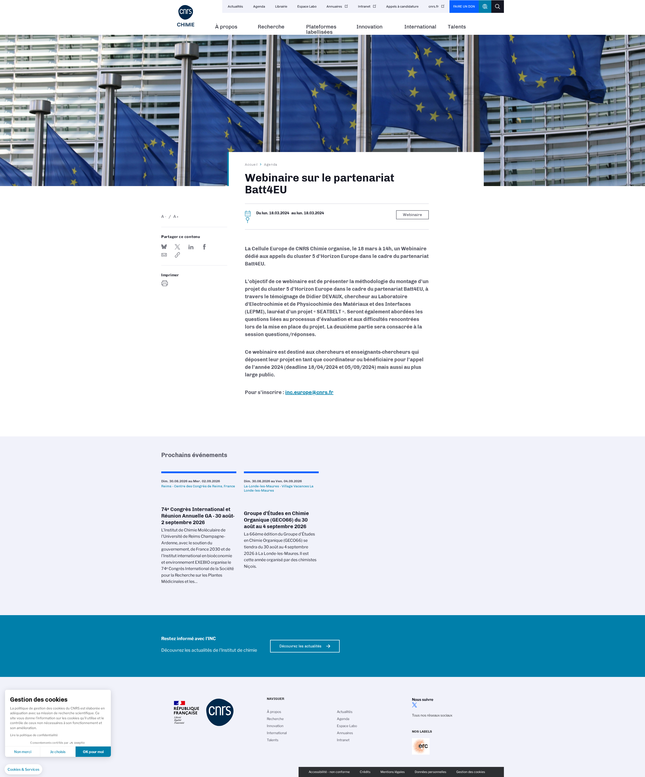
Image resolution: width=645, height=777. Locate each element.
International (420, 26)
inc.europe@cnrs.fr (309, 392)
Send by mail (164, 255)
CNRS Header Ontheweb (485, 6)
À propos (226, 26)
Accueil (251, 164)
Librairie (281, 6)
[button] (23, 769)
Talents (457, 26)
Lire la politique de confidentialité (34, 735)
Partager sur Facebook (204, 247)
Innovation (369, 26)
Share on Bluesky (164, 247)
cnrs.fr (434, 6)
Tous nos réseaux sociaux (432, 715)
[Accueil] (185, 16)
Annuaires (334, 6)
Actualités (235, 6)
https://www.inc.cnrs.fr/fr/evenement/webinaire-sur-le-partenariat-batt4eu (177, 255)
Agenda (259, 6)
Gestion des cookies (470, 772)
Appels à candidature (402, 6)
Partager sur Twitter (177, 247)
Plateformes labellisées (321, 29)
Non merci (22, 752)
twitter (414, 704)
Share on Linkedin (191, 247)
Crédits (365, 772)
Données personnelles (430, 772)
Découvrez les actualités (300, 646)
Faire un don (464, 6)
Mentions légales (392, 772)
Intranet (364, 6)
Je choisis (58, 752)
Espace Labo (306, 6)
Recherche (271, 26)
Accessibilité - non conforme (329, 772)
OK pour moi (93, 752)
